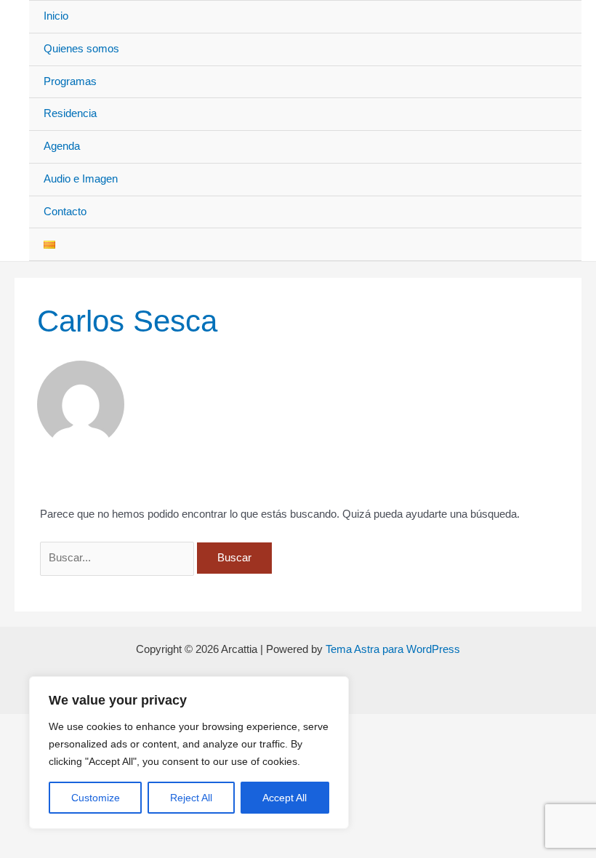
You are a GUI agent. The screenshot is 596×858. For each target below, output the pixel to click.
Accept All (284, 797)
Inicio (56, 16)
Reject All (191, 797)
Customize (95, 797)
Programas (70, 81)
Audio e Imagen (81, 179)
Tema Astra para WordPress (393, 649)
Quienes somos (81, 49)
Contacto (65, 211)
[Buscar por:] (118, 558)
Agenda (62, 146)
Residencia (70, 113)
